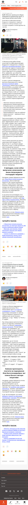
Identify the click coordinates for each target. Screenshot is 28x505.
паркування (4, 461)
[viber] (21, 491)
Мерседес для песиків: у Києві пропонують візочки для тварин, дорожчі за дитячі (12, 230)
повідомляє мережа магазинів (11, 326)
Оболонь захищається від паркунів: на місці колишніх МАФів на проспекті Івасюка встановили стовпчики (13, 430)
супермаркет (11, 461)
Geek (15, 498)
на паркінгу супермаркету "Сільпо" (12, 310)
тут (8, 217)
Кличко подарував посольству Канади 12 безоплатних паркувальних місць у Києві (13, 440)
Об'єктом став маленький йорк (11, 66)
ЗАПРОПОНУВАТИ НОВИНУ (14, 473)
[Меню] (26, 2)
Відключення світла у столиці (17, 8)
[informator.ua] (3, 2)
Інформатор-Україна (8, 498)
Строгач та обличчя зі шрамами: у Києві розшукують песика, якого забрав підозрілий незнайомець (13, 235)
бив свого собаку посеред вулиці (13, 198)
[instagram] (10, 491)
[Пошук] (23, 2)
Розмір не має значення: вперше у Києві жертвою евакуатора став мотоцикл (13, 435)
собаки (9, 256)
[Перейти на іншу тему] (19, 2)
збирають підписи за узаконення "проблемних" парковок (12, 397)
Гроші (19, 498)
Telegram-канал (19, 212)
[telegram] (18, 491)
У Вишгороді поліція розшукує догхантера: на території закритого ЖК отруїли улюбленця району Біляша (14, 225)
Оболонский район (17, 256)
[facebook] (6, 491)
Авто (23, 498)
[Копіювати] (10, 35)
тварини (4, 256)
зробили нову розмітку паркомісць (13, 387)
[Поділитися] (7, 35)
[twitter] (14, 491)
